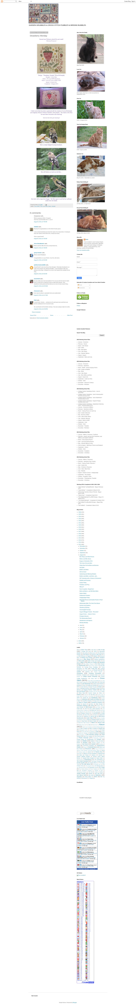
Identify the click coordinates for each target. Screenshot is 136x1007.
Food (85, 694)
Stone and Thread (83, 755)
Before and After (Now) (85, 559)
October (82, 550)
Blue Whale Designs (100, 663)
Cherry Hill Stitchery (87, 670)
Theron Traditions (94, 768)
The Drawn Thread (95, 761)
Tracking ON (92, 868)
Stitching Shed (101, 753)
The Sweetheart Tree (92, 767)
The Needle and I (97, 764)
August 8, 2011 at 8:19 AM (40, 260)
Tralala (96, 771)
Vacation (90, 773)
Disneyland (100, 685)
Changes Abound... (84, 616)
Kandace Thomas (85, 713)
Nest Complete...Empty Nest (87, 589)
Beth (87, 239)
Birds (82, 662)
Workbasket (84, 778)
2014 (79, 538)
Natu (90, 724)
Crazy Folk (94, 678)
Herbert (78, 704)
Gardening (94, 697)
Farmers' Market (92, 693)
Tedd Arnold (79, 759)
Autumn (95, 656)
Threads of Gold (98, 770)
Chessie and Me (97, 670)
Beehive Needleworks (100, 659)
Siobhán (36, 226)
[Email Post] (46, 204)
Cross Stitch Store (93, 682)
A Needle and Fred (86, 651)
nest (78, 728)
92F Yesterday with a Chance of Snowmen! (90, 578)
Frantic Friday (83, 582)
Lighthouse (86, 716)
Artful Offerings (81, 656)
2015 (79, 535)
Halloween (85, 699)
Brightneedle (82, 665)
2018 (79, 529)
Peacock (102, 733)
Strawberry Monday (84, 607)
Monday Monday (84, 622)
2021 (79, 523)
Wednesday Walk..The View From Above (90, 603)
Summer (101, 755)
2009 (79, 643)
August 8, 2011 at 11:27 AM (41, 295)
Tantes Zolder (99, 758)
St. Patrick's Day (98, 752)
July (81, 625)
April (81, 631)
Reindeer (85, 742)
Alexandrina (85, 653)
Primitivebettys (90, 739)
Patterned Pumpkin (93, 733)
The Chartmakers (99, 759)
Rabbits (92, 740)
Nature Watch (83, 593)
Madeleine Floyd (81, 719)
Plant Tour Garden (88, 736)
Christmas (80, 673)
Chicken (79, 671)
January (82, 638)
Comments (82, 288)
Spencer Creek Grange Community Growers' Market (88, 750)
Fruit (41, 206)
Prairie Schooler (83, 737)
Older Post (69, 315)
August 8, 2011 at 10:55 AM (41, 286)
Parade (103, 731)
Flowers (79, 694)
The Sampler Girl (89, 765)
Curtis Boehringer (86, 683)
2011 (79, 544)
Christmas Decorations (95, 673)
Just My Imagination (96, 711)
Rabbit (85, 741)
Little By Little (93, 716)
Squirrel (89, 751)
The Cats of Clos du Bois (86, 563)
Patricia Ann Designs (82, 733)
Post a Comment (36, 312)
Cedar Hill (94, 668)
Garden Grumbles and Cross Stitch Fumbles (86, 831)
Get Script (81, 868)
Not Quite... (82, 567)
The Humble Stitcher (92, 762)
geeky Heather (38, 252)
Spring (103, 750)
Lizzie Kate (45, 206)
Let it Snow (94, 714)
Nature (49, 206)
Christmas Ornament (82, 674)
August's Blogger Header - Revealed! (89, 612)
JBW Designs (89, 707)
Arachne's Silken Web (96, 654)
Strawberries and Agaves (86, 620)
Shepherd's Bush (92, 747)
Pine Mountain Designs (92, 734)
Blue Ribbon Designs (88, 663)
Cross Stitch (37, 206)
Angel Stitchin (86, 654)
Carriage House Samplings (91, 667)
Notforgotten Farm (83, 730)
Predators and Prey (84, 584)
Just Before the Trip (93, 710)
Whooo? (82, 586)
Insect (92, 705)
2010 (79, 641)
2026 (79, 512)
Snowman (88, 748)
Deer (84, 685)
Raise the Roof (99, 740)
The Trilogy (102, 767)
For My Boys (92, 694)
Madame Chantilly (101, 718)
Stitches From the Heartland (89, 753)
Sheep (84, 747)
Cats (86, 668)
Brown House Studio (92, 665)
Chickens (87, 671)
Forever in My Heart (88, 696)
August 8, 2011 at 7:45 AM (40, 221)
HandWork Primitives (87, 700)
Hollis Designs (99, 704)
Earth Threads (93, 686)
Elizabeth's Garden (95, 688)
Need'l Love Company (87, 726)
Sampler (54, 206)
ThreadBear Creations (87, 770)
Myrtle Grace (81, 724)
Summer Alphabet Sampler (83, 756)
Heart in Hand (83, 702)
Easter (100, 686)
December (82, 546)
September (83, 552)
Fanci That (82, 693)
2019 (79, 527)
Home (51, 315)
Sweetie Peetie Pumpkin (88, 758)
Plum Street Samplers (100, 736)
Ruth (35, 300)
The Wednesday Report (85, 618)
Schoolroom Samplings (88, 745)
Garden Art (85, 697)
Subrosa (93, 755)
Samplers (101, 744)
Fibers (100, 693)
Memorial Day (102, 721)
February (82, 636)
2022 (79, 520)
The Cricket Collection (82, 761)
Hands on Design (94, 699)
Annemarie (37, 291)
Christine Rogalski (98, 671)
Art (104, 654)
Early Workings (84, 686)
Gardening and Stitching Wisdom (88, 574)
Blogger (75, 1002)
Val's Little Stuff (98, 773)
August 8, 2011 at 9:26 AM (40, 273)
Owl (97, 731)
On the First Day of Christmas (87, 731)
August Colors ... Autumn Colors (87, 614)
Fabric (103, 691)
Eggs (78, 688)
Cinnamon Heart (94, 674)
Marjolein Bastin (95, 719)
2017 (79, 531)
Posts (80, 285)
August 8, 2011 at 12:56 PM (41, 309)
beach (80, 659)
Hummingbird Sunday (85, 609)
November (82, 548)
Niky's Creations (93, 728)
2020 (79, 525)
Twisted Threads (81, 773)
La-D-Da (95, 713)
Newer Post (33, 315)
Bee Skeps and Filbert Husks (87, 556)
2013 (79, 540)
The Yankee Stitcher (83, 768)
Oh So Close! (83, 571)
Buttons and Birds (84, 569)
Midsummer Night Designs (83, 722)
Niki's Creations (84, 728)
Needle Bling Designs (98, 726)
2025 (79, 514)
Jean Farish (97, 707)
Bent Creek (81, 660)
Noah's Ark (102, 728)
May (81, 629)
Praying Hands (80, 739)
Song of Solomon (99, 748)
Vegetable (79, 776)
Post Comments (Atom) (42, 318)
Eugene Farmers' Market (90, 690)
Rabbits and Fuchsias (85, 580)
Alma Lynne (92, 653)
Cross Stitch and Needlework (94, 680)
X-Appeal (91, 778)
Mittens (93, 722)
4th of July (101, 649)
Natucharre (95, 724)
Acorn (95, 651)
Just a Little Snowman (94, 708)
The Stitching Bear (99, 765)
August (82, 555)
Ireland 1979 (100, 705)
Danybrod (79, 685)
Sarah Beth (37, 278)
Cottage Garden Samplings (90, 676)
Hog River (90, 704)
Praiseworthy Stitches (98, 737)
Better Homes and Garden (94, 660)
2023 (79, 518)
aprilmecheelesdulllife (40, 265)
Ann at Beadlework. (39, 243)
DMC (78, 686)
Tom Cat (90, 771)
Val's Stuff (91, 775)
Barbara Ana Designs (87, 657)
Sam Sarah (85, 744)
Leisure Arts (87, 714)
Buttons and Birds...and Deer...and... (89, 576)
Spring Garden (82, 751)
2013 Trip (84, 649)
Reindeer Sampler (96, 742)
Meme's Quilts (92, 721)
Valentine (98, 775)
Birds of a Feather (92, 662)
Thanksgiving (87, 759)
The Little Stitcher (86, 764)
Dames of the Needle (98, 683)
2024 (79, 516)
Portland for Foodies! (85, 595)
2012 (79, 542)
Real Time (87, 868)
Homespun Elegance (82, 705)
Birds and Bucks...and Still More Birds (89, 591)
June (81, 627)
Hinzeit (84, 704)
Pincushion (81, 734)
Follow (78, 305)
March (81, 634)
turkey (101, 771)
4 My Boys (93, 649)
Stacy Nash (79, 753)
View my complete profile (83, 250)
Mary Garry (84, 721)
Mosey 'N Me (101, 722)
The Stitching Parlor (81, 767)
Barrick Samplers (100, 657)
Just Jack (88, 711)
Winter (95, 776)
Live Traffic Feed (87, 822)
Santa (78, 745)
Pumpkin (99, 739)
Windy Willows (88, 776)
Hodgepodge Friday (85, 597)
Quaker (78, 740)
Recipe (78, 742)
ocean (90, 730)
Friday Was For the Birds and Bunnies (89, 565)
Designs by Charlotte (92, 685)
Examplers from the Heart (94, 691)
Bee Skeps (87, 659)
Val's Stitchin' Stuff (81, 775)
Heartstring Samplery (96, 702)
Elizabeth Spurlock (85, 688)
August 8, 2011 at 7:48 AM (40, 247)
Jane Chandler (80, 707)
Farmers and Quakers (85, 605)
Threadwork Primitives (81, 771)
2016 (79, 533)
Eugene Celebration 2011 (86, 561)
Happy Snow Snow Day (99, 700)
